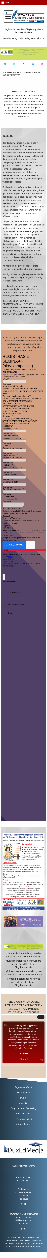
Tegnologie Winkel (23, 1087)
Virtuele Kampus (23, 1124)
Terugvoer (23, 1097)
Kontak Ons (23, 1103)
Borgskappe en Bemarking (23, 1108)
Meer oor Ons (23, 1092)
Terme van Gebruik (24, 1113)
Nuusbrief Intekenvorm (23, 1165)
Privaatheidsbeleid (23, 1119)
